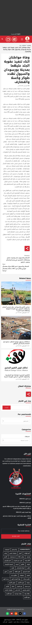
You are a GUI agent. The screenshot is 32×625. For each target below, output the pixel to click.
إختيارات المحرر (12, 553)
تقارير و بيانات (26, 579)
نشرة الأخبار (9, 594)
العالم (28, 568)
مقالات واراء (27, 594)
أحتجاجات (7, 550)
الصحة (17, 564)
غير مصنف (27, 586)
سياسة (28, 583)
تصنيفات (27, 436)
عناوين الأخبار (12, 583)
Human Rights (25, 550)
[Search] (2, 39)
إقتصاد (28, 557)
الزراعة (28, 564)
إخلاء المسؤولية (11, 609)
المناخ (10, 572)
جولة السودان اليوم (15, 579)
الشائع (22, 564)
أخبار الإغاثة (27, 553)
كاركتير (7, 586)
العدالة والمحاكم (21, 568)
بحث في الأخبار (24, 401)
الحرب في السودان (17, 561)
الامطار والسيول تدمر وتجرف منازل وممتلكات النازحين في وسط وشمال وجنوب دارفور (18, 259)
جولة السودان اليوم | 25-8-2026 (23, 512)
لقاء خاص (17, 590)
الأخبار (5, 557)
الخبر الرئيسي (7, 561)
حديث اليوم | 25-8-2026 (25, 499)
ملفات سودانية (18, 594)
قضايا (13, 586)
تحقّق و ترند (14, 575)
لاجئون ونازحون (26, 590)
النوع (6, 572)
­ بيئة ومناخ (14, 550)
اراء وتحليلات (13, 557)
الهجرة (28, 575)
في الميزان (19, 586)
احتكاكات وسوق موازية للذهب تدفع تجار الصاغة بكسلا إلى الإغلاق (16, 343)
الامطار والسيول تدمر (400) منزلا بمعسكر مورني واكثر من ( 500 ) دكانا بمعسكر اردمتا (15, 267)
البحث (6, 407)
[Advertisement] (16, 16)
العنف (12, 568)
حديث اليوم (6, 579)
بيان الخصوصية (20, 609)
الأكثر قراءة (27, 561)
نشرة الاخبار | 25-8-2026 (25, 503)
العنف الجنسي (26, 572)
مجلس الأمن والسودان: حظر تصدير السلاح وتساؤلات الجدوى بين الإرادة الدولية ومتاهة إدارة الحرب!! (16, 309)
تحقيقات (22, 575)
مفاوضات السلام (9, 590)
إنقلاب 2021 (21, 557)
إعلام (5, 553)
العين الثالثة (17, 572)
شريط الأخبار (21, 583)
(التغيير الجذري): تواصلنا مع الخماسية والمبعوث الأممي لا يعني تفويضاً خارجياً (17, 376)
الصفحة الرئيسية (9, 564)
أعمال (20, 553)
